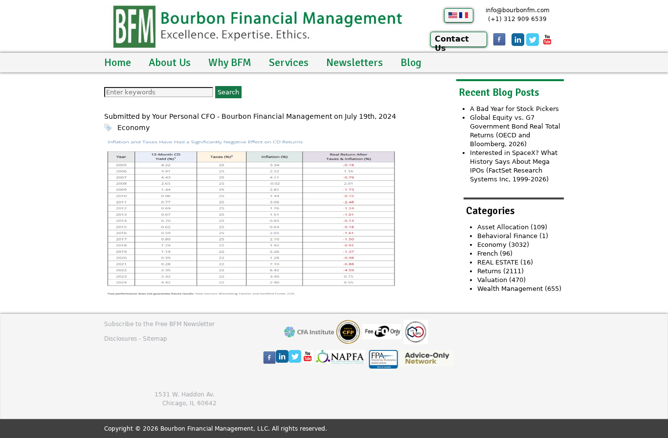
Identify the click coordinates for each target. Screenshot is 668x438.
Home (117, 62)
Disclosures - (123, 338)
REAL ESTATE (497, 262)
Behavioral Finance (507, 236)
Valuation (492, 280)
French (487, 253)
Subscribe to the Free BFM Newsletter (159, 324)
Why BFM (229, 62)
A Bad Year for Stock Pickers (514, 108)
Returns (489, 271)
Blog (411, 62)
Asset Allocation (503, 227)
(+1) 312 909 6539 (517, 19)
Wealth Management (510, 288)
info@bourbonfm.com (518, 10)
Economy (133, 127)
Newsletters (354, 62)
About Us (170, 62)
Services (289, 62)
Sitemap (155, 338)
